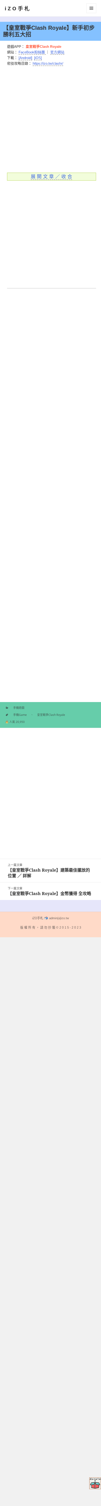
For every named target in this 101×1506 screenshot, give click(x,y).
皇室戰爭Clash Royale (51, 715)
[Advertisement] (50, 116)
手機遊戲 (18, 708)
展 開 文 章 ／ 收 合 (51, 176)
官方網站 (57, 52)
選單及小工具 (91, 8)
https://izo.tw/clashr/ (48, 63)
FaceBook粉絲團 (32, 52)
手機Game (20, 715)
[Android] (25, 58)
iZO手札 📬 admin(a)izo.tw (50, 918)
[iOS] (38, 58)
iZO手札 (18, 8)
